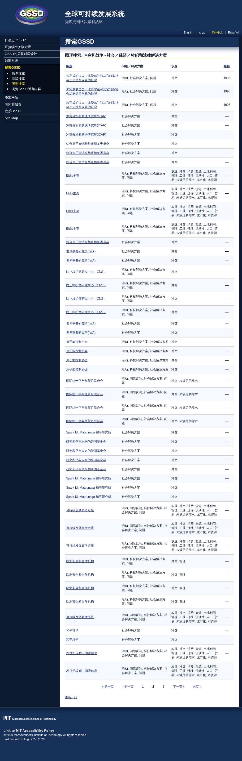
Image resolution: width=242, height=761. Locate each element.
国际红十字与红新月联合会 (84, 381)
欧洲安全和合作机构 (80, 561)
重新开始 (71, 697)
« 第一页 (108, 686)
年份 (227, 66)
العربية (202, 32)
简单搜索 (18, 73)
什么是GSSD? (15, 40)
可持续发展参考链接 (80, 510)
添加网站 (11, 97)
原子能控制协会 (77, 342)
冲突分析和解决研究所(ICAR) (86, 116)
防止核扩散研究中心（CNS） (86, 272)
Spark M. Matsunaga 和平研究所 (88, 432)
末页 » (197, 686)
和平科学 (72, 630)
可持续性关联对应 (18, 47)
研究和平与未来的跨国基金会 (86, 441)
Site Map (11, 118)
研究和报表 (13, 104)
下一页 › (178, 686)
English (188, 32)
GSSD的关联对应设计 (21, 54)
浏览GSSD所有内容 (26, 89)
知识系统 (11, 60)
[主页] (32, 15)
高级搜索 (18, 78)
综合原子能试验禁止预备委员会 (87, 144)
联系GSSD (13, 111)
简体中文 (217, 32)
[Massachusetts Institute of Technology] (121, 718)
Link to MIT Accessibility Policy (29, 730)
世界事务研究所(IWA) (80, 251)
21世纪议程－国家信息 (81, 653)
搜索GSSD (13, 67)
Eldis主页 (72, 175)
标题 (69, 66)
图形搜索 (18, 84)
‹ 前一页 (128, 686)
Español (233, 32)
